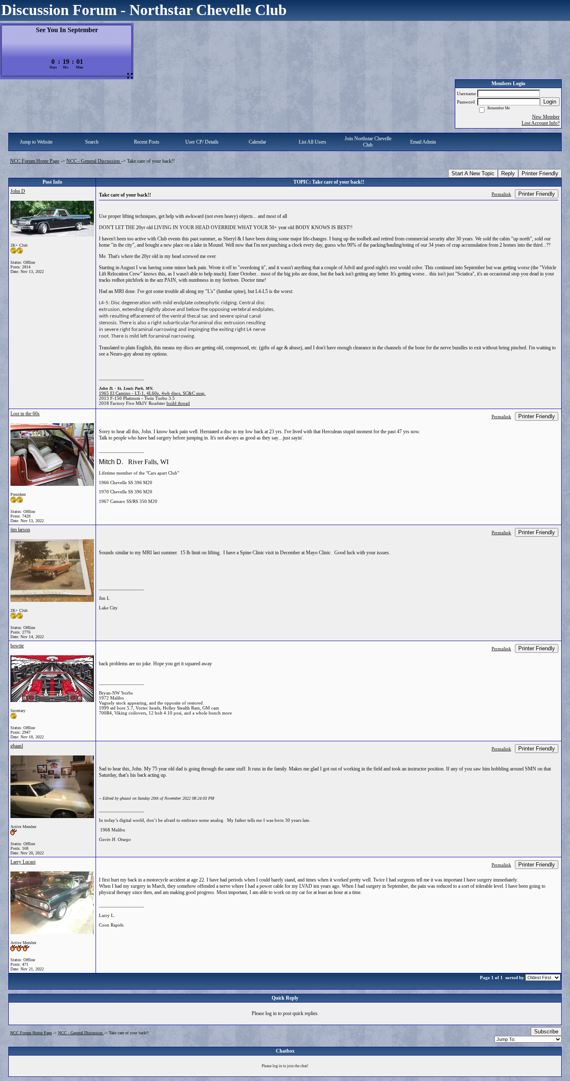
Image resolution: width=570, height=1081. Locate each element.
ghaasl (16, 746)
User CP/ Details (202, 142)
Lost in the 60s (25, 414)
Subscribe (546, 1031)
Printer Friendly (540, 173)
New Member (546, 117)
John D (17, 191)
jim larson (20, 530)
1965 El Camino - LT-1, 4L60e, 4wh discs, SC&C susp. (152, 393)
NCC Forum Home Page (34, 161)
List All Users (312, 142)
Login (549, 102)
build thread (178, 403)
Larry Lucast (22, 862)
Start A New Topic (472, 173)
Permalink (501, 194)
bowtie (17, 646)
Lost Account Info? (541, 123)
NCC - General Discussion (93, 161)
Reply (508, 173)
